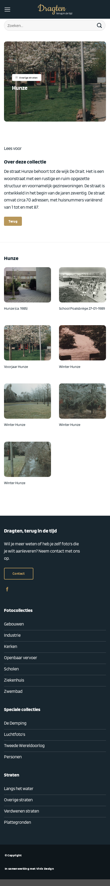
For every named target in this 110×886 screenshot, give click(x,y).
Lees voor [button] (13, 148)
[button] (7, 9)
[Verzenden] (99, 25)
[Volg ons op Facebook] (7, 589)
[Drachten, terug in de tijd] (55, 9)
